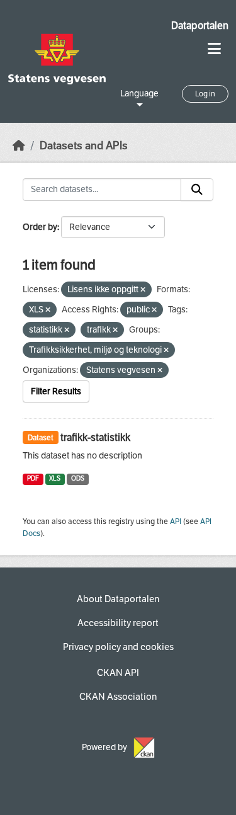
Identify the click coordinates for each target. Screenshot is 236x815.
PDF (33, 478)
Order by (40, 227)
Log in (205, 93)
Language (139, 93)
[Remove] (142, 290)
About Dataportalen (118, 599)
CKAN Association (118, 696)
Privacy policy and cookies (118, 647)
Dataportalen (199, 25)
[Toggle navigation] (214, 48)
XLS (54, 478)
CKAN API (118, 672)
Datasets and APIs (84, 145)
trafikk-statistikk (95, 437)
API (175, 521)
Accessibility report (118, 623)
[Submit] (197, 189)
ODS (77, 478)
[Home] (19, 145)
